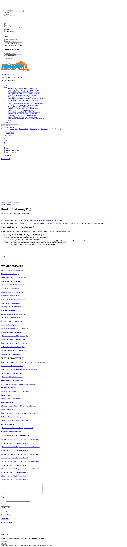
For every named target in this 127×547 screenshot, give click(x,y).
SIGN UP (4, 543)
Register (6, 14)
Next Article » (12, 204)
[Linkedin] (4, 252)
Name (3, 497)
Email (3, 500)
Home (12, 129)
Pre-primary (44, 129)
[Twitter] (4, 251)
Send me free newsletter (11, 28)
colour (42, 234)
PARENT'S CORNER (7, 127)
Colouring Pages (34, 129)
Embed (7, 148)
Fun (16, 129)
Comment (4, 494)
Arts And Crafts (23, 129)
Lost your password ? (10, 45)
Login (6, 12)
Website (3, 504)
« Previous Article (6, 203)
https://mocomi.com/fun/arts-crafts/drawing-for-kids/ (46, 220)
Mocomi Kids (5, 74)
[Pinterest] (4, 254)
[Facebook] (4, 249)
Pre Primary (7, 135)
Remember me (11, 43)
